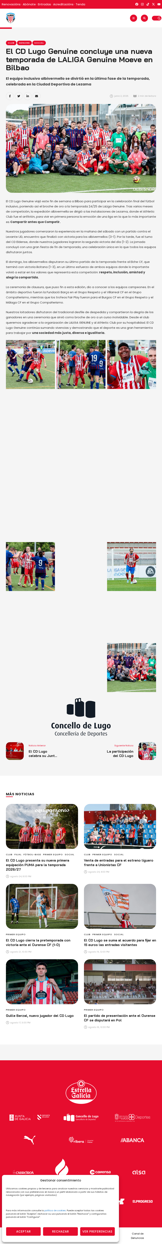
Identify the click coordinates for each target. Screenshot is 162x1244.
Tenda (80, 4)
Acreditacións (63, 4)
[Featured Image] (42, 826)
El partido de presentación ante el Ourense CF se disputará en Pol (119, 1018)
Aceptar (23, 1231)
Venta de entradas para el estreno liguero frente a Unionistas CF (118, 862)
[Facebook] (10, 96)
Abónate (29, 4)
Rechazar (60, 1231)
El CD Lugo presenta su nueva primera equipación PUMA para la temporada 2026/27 (37, 864)
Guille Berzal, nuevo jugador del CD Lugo (40, 1016)
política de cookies (55, 1210)
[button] (133, 18)
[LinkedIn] (28, 96)
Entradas (44, 4)
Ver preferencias (97, 1231)
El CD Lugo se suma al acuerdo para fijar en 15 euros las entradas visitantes (120, 942)
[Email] (36, 96)
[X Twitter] (19, 96)
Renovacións (11, 4)
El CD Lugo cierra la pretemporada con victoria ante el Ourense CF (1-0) (38, 942)
